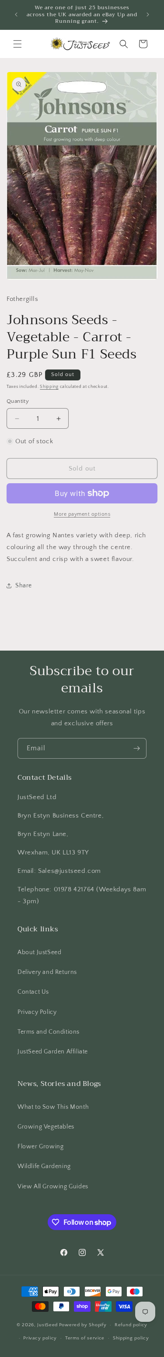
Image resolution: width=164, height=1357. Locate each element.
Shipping (49, 386)
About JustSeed (39, 952)
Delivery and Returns (47, 972)
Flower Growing (40, 1146)
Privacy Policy (36, 1012)
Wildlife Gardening (44, 1166)
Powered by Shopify (83, 1325)
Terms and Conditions (48, 1031)
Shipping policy (131, 1338)
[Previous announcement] (16, 14)
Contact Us (33, 991)
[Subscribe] (136, 748)
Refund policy (131, 1325)
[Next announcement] (147, 14)
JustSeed (47, 1325)
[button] (17, 44)
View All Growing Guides (52, 1186)
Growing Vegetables (45, 1126)
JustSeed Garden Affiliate (52, 1051)
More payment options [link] (82, 514)
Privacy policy (40, 1338)
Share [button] (23, 585)
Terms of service (85, 1338)
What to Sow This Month (53, 1107)
